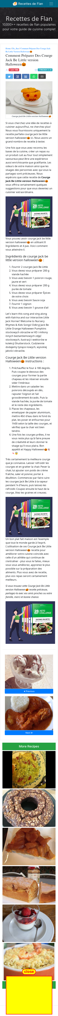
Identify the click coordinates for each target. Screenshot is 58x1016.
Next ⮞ (29, 732)
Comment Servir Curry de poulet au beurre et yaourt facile (29, 712)
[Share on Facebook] (17, 76)
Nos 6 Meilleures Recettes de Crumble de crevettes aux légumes (29, 960)
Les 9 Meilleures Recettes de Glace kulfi (29, 670)
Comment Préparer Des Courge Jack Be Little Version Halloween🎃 (28, 50)
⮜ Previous (29, 691)
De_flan (15, 48)
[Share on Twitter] (9, 76)
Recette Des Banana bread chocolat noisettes (25, 807)
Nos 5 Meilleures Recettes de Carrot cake (29, 883)
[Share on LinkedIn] (25, 76)
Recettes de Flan (30, 4)
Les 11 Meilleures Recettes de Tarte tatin (29, 845)
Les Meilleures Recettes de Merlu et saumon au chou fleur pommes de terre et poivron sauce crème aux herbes (29, 769)
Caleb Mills (13, 69)
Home (8, 48)
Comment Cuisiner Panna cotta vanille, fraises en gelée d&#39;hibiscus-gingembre (27, 922)
